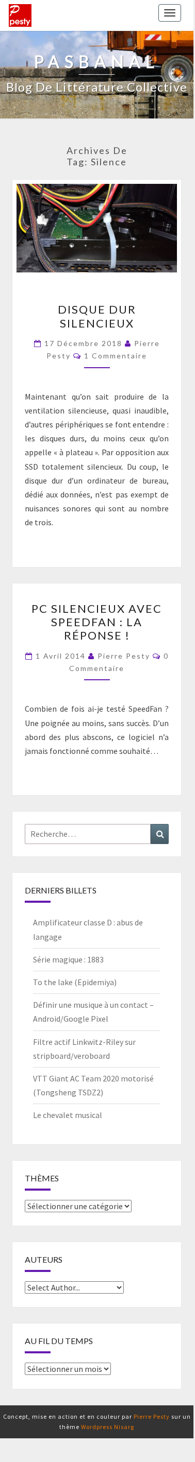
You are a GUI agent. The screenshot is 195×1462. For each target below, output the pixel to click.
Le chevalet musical (67, 1115)
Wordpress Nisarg (107, 1427)
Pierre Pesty (124, 655)
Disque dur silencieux (97, 316)
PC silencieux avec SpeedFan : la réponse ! (96, 622)
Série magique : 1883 (68, 959)
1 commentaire (115, 355)
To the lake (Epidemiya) (75, 982)
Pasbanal (20, 15)
